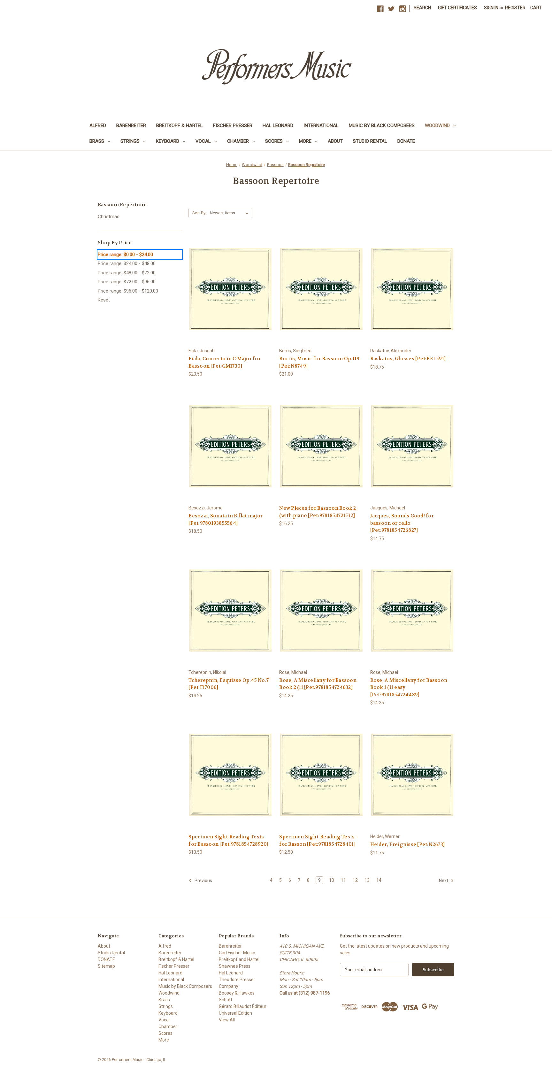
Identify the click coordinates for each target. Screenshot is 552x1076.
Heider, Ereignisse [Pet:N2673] (407, 844)
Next (444, 880)
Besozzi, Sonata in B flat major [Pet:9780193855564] (225, 519)
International (321, 125)
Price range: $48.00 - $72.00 (127, 273)
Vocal (203, 141)
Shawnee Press (234, 966)
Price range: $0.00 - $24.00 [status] (125, 254)
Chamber (238, 141)
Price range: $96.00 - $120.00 (128, 291)
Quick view (230, 283)
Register (515, 7)
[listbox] (230, 213)
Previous (203, 880)
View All (227, 1019)
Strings (130, 141)
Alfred (97, 125)
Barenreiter (230, 946)
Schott (225, 999)
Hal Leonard (278, 125)
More (305, 141)
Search (422, 7)
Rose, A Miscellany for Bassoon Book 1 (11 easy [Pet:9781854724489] (409, 687)
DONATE (406, 141)
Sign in (491, 7)
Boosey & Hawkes (237, 993)
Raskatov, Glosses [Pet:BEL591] (408, 358)
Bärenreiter (131, 125)
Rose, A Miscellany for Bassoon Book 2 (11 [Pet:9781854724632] (317, 684)
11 (343, 880)
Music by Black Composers (382, 125)
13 (367, 880)
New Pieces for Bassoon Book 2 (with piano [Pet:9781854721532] (317, 512)
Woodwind (437, 125)
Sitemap (106, 966)
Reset (104, 300)
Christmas (108, 216)
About (335, 141)
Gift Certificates (457, 7)
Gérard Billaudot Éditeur (242, 1006)
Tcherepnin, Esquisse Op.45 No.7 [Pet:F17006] (228, 684)
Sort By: (199, 212)
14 (378, 880)
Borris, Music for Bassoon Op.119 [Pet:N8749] (319, 362)
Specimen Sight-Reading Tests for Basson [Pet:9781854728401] (317, 840)
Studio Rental (370, 141)
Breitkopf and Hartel (239, 959)
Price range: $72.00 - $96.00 (127, 282)
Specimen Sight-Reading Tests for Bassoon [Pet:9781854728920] (228, 840)
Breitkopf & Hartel (179, 125)
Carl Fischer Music (237, 952)
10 (331, 880)
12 (355, 880)
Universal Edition (235, 1013)
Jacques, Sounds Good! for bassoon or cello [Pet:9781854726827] (402, 523)
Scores (274, 141)
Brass (96, 141)
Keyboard (167, 141)
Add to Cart (230, 294)
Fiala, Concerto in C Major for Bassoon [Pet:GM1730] (224, 362)
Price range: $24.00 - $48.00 (127, 263)
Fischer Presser (232, 125)
